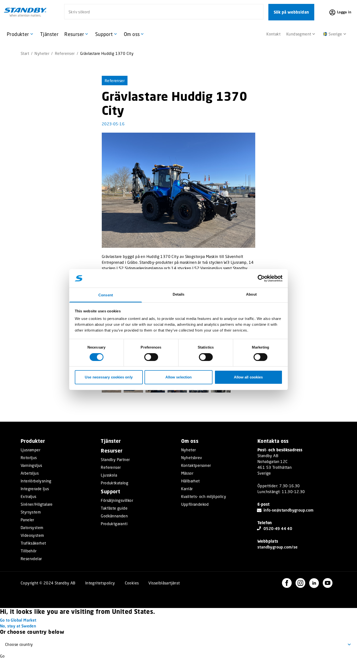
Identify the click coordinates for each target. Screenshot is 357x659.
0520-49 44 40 (278, 528)
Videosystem (32, 535)
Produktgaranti (114, 524)
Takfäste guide (114, 508)
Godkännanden (114, 516)
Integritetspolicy (100, 583)
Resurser (111, 451)
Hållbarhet (190, 481)
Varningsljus (31, 465)
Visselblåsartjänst (164, 583)
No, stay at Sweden (18, 626)
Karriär (187, 489)
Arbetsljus (30, 473)
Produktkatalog (114, 483)
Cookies (132, 583)
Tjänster (111, 441)
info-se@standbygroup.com (289, 510)
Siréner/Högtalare (37, 504)
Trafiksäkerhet (33, 543)
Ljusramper (30, 450)
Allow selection (178, 377)
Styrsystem (31, 512)
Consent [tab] (105, 295)
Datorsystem (32, 528)
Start (25, 53)
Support (110, 491)
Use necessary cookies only (109, 377)
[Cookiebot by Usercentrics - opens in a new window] (261, 278)
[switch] (151, 357)
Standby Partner (115, 460)
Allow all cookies (248, 377)
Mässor (187, 473)
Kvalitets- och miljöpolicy (203, 496)
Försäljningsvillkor (117, 500)
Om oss (189, 441)
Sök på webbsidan (291, 12)
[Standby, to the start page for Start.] (25, 12)
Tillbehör (29, 551)
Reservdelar (31, 559)
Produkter (33, 441)
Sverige (335, 34)
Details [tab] (179, 294)
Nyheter (41, 53)
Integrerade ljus (35, 489)
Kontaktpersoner (196, 465)
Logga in (344, 12)
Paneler (27, 520)
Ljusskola (109, 475)
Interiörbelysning (36, 481)
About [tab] (251, 294)
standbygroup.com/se (277, 547)
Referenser (65, 53)
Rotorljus (29, 458)
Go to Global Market (18, 620)
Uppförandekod (195, 504)
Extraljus (28, 496)
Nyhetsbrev (191, 458)
